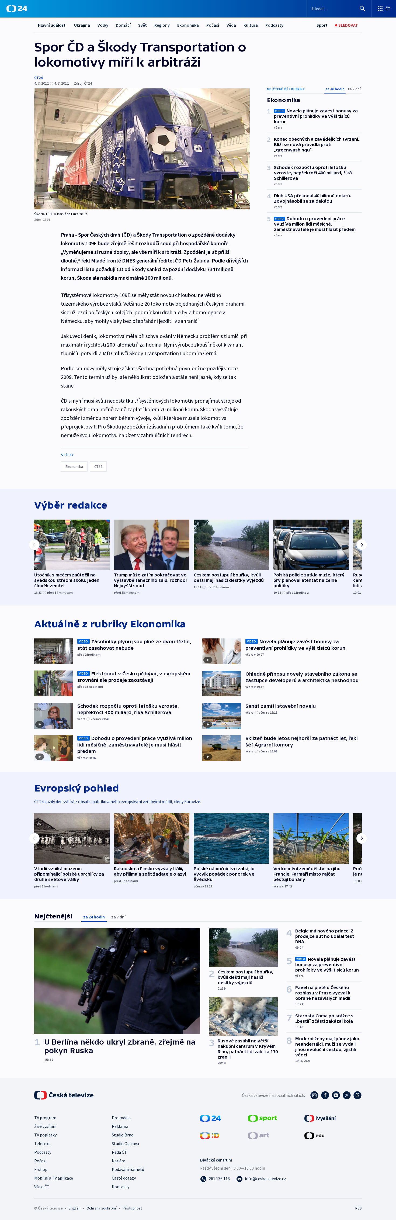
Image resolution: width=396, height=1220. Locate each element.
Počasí (212, 25)
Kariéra (118, 1160)
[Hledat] (362, 8)
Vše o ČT (42, 1186)
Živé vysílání (45, 1126)
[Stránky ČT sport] (262, 1118)
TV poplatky (45, 1135)
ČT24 (38, 77)
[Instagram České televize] (314, 1095)
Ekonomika (188, 25)
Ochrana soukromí (101, 1208)
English (74, 1208)
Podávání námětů (128, 1169)
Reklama (120, 1126)
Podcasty (274, 25)
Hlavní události (52, 25)
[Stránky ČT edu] (314, 1135)
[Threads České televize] (357, 1095)
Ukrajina (82, 25)
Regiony (162, 25)
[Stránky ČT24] (210, 1118)
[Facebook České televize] (325, 1095)
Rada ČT (119, 1152)
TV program (45, 1117)
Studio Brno (123, 1135)
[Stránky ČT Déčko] (209, 1135)
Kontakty (120, 1186)
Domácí (123, 25)
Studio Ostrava (125, 1143)
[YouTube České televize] (336, 1095)
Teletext (42, 1143)
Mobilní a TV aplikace (53, 1178)
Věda (231, 25)
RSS (358, 1208)
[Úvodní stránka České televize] (64, 1095)
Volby (103, 25)
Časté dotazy (124, 1178)
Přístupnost (132, 1208)
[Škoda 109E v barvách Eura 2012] (142, 148)
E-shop (40, 1169)
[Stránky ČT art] (258, 1135)
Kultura (251, 25)
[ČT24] (16, 8)
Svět (142, 25)
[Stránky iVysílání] (320, 1118)
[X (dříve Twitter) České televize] (346, 1095)
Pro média (121, 1117)
